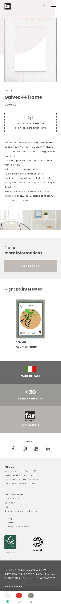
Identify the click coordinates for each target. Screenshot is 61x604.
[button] (44, 6)
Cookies (8, 522)
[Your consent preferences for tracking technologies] (32, 601)
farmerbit (17, 586)
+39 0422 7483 (30, 479)
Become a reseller (14, 494)
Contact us (30, 266)
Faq (6, 506)
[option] (30, 50)
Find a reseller (12, 498)
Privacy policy (12, 518)
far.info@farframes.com (17, 526)
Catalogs (9, 502)
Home (7, 90)
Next (50, 146)
